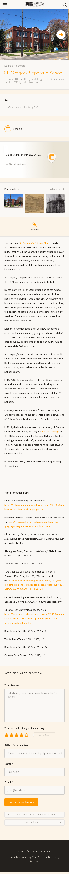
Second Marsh (33, 822)
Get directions (18, 164)
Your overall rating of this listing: (24, 728)
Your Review (11, 685)
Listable (52, 857)
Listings (8, 65)
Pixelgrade (34, 861)
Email (8, 782)
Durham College (50, 431)
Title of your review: (16, 745)
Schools (20, 65)
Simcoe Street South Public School (36, 814)
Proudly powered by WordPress (26, 857)
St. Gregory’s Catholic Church (35, 243)
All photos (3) (57, 189)
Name (8, 763)
